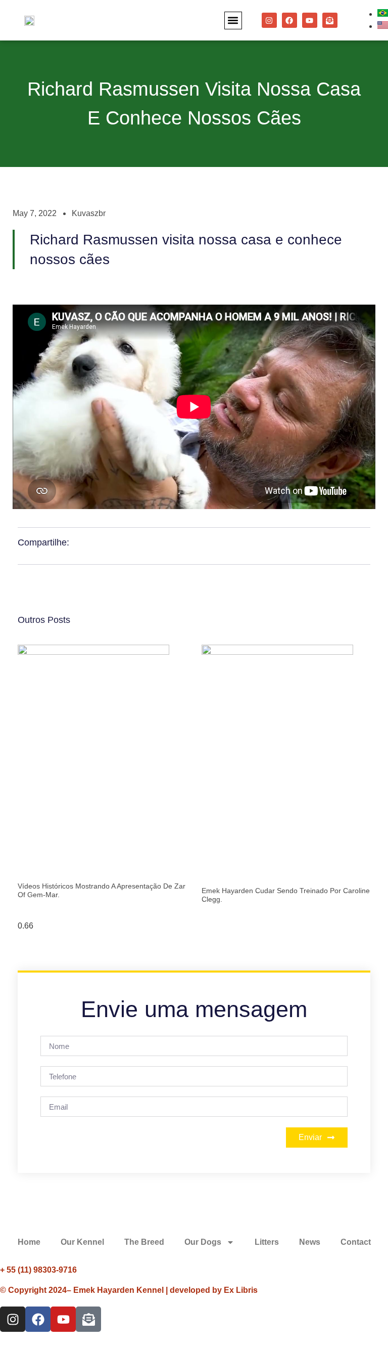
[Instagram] (269, 20)
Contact (356, 1242)
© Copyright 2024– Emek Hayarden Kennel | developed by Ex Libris (129, 1290)
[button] (233, 20)
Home (29, 1242)
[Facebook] (289, 20)
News (309, 1242)
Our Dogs (202, 1242)
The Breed (144, 1242)
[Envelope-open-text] (329, 20)
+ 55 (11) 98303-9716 (38, 1270)
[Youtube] (309, 20)
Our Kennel (82, 1242)
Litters (267, 1242)
